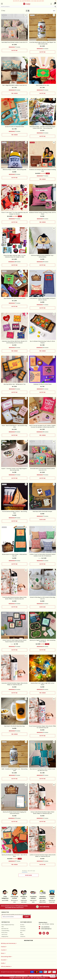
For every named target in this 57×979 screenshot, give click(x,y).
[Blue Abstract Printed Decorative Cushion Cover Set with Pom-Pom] (42, 754)
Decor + (3, 953)
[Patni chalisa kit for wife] (42, 70)
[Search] (28, 6)
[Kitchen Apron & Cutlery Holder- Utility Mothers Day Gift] (14, 539)
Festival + (4, 946)
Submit (27, 916)
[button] (27, 11)
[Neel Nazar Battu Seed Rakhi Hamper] (42, 496)
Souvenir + (4, 960)
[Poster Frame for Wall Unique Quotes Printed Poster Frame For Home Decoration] (14, 625)
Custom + (4, 950)
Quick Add (42, 519)
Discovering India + (6, 956)
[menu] (2, 4)
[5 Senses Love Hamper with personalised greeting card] (42, 154)
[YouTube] (47, 933)
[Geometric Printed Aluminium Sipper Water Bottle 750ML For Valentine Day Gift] (14, 668)
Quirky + (3, 963)
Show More (28, 875)
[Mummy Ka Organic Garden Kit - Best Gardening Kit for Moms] (42, 625)
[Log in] (51, 3)
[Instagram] (44, 933)
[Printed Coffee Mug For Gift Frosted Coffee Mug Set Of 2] (42, 582)
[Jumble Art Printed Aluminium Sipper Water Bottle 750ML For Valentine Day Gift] (42, 839)
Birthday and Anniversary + (9, 943)
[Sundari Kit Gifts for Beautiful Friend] (14, 111)
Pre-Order (14, 93)
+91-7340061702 (45, 926)
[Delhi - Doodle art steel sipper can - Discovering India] (14, 754)
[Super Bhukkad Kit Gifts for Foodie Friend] (14, 283)
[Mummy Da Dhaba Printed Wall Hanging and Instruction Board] (14, 796)
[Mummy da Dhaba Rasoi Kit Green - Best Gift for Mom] (14, 839)
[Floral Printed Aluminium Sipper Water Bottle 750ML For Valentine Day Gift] (42, 711)
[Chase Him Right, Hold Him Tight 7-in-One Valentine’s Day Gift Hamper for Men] (14, 240)
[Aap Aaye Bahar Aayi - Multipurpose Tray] (14, 369)
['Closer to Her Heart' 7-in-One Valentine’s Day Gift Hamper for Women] (14, 197)
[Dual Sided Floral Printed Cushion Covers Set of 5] (14, 27)
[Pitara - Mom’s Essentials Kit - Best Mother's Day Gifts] (14, 410)
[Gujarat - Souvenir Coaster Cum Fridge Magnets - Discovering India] (14, 453)
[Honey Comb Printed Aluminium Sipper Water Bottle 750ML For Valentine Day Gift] (42, 796)
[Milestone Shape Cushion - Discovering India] (14, 154)
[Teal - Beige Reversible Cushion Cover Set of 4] (14, 70)
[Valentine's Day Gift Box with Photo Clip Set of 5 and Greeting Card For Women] (14, 326)
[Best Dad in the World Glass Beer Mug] (14, 711)
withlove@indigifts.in (46, 928)
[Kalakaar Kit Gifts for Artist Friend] (42, 369)
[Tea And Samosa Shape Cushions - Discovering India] (14, 496)
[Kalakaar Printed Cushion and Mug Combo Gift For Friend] (42, 197)
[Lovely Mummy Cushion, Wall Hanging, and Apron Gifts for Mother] (42, 283)
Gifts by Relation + (6, 966)
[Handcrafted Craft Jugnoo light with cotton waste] (42, 668)
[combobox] (27, 6)
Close (55, 1)
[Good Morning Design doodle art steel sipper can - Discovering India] (42, 27)
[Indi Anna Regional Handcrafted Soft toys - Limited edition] (42, 240)
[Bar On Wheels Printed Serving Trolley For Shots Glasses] (42, 326)
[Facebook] (40, 933)
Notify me (14, 50)
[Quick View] (26, 15)
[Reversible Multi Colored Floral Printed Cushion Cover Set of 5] (42, 453)
